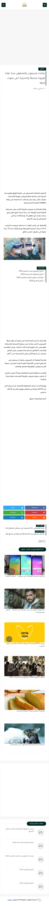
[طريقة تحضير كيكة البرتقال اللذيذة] (24, 700)
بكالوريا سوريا (13, 900)
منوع (42, 69)
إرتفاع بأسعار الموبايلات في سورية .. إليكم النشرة (25, 576)
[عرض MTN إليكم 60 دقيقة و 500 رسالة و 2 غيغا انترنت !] (24, 632)
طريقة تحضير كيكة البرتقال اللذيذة (31, 711)
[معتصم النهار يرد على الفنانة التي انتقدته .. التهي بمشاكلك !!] (24, 599)
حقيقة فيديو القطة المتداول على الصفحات (27, 745)
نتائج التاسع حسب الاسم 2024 (31, 271)
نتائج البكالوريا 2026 (26, 870)
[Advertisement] (24, 38)
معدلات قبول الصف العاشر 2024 (29, 278)
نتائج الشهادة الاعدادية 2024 (32, 274)
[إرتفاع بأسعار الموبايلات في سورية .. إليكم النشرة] (24, 565)
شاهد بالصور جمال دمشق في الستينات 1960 (27, 677)
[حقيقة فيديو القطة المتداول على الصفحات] (24, 733)
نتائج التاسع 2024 (36, 281)
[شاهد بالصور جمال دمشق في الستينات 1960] (24, 666)
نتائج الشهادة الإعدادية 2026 (23, 843)
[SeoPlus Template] (39, 900)
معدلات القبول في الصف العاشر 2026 (19, 856)
